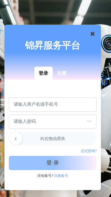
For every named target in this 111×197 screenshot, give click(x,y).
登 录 (52, 163)
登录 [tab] (43, 73)
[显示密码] (89, 121)
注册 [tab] (62, 73)
